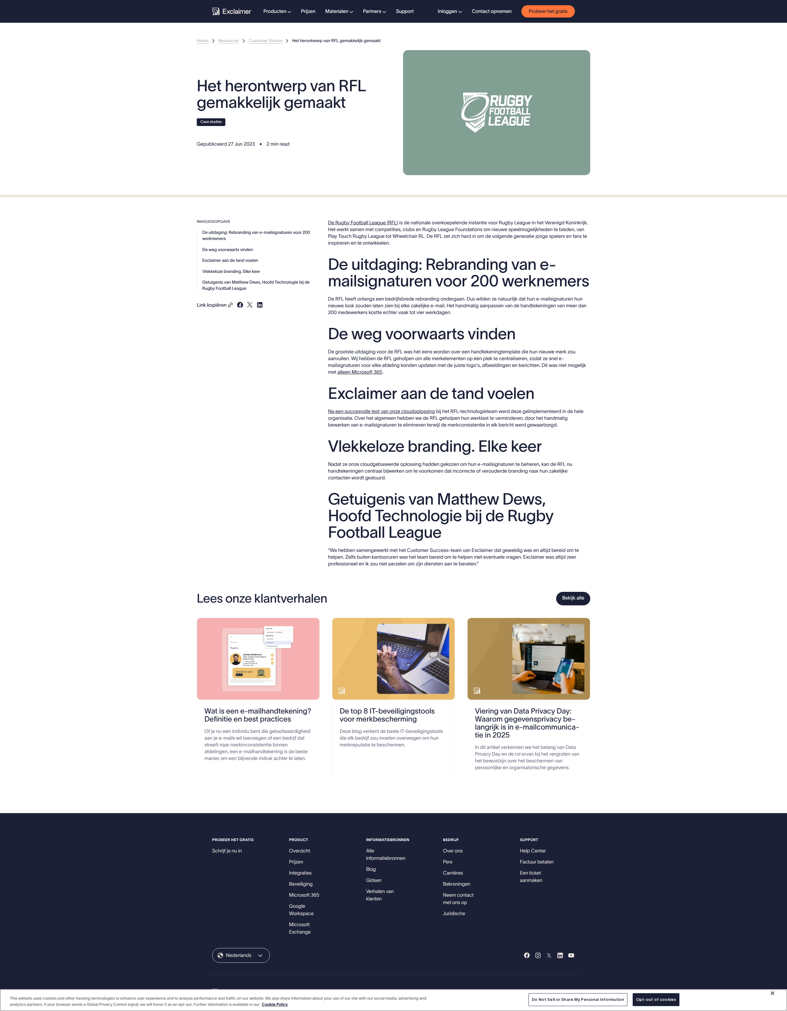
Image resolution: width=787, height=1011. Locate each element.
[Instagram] (538, 955)
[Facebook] (527, 955)
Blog (371, 869)
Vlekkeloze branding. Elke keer (231, 271)
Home (202, 40)
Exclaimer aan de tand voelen (230, 260)
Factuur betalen (536, 862)
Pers (448, 862)
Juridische (454, 913)
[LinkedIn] (560, 955)
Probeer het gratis (548, 11)
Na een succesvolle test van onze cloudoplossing (381, 411)
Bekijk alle (573, 598)
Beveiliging (300, 884)
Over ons (453, 851)
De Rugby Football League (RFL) (363, 223)
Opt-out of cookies (656, 999)
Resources (228, 40)
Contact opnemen (492, 11)
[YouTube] (571, 955)
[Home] (231, 11)
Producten (274, 11)
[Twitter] (549, 955)
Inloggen (447, 11)
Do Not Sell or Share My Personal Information (578, 999)
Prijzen (308, 11)
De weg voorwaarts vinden (227, 249)
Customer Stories (266, 40)
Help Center (533, 851)
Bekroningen (456, 884)
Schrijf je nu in (227, 851)
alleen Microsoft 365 (360, 372)
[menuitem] (277, 11)
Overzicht (299, 851)
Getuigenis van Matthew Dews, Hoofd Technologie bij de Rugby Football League (256, 285)
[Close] (772, 993)
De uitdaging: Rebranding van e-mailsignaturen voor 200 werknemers (256, 235)
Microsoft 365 (304, 895)
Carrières (453, 873)
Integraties (300, 873)
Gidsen (374, 880)
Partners (372, 11)
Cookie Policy (275, 1004)
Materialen (336, 11)
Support (405, 11)
